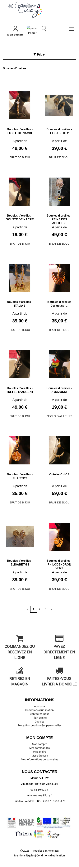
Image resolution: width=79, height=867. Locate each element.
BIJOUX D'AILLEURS (59, 416)
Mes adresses (39, 755)
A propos (39, 706)
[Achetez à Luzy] (39, 10)
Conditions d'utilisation (39, 710)
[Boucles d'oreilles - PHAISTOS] (20, 449)
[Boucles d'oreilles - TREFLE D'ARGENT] (20, 362)
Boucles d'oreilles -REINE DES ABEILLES (59, 219)
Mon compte (39, 744)
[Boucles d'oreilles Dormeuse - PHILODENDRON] (59, 276)
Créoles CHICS (59, 474)
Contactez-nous (39, 713)
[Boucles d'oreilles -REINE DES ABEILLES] (59, 190)
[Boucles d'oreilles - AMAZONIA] (59, 362)
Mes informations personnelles (39, 759)
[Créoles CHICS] (59, 449)
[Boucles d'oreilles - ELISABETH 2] (59, 104)
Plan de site (40, 717)
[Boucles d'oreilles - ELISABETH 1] (20, 535)
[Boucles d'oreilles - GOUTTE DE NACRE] (20, 190)
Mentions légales (24, 855)
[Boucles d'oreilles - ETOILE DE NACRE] (20, 104)
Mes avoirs (39, 751)
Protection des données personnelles (39, 725)
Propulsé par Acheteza (45, 850)
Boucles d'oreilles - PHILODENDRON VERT (59, 564)
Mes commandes (39, 747)
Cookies (39, 721)
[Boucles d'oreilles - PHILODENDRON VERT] (59, 535)
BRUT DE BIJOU (20, 157)
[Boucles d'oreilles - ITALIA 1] (20, 276)
